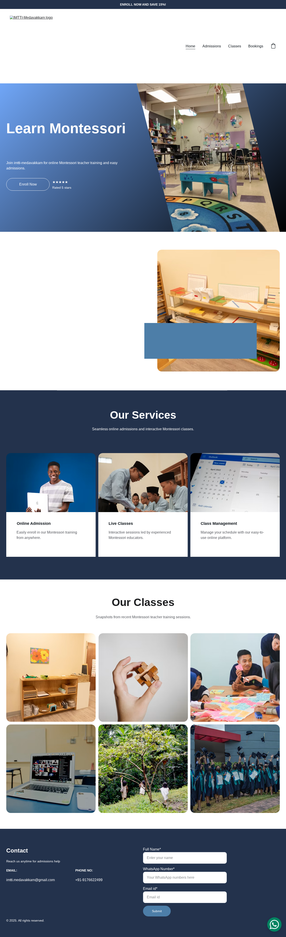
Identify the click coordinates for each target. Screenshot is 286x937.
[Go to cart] (273, 46)
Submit (157, 911)
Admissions (211, 46)
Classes (234, 46)
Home (190, 46)
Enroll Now (28, 184)
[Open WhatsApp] (274, 924)
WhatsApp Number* (159, 869)
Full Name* (152, 849)
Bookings (255, 46)
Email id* (150, 889)
